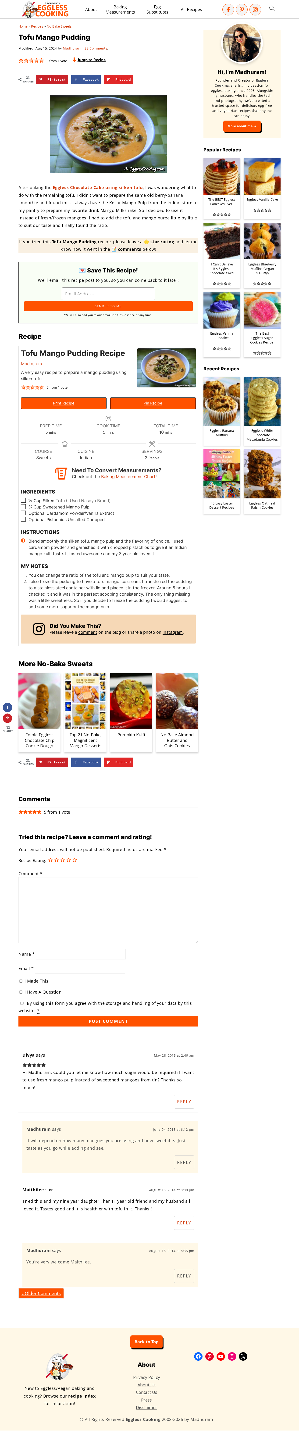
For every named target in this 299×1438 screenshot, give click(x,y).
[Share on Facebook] (7, 707)
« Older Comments (41, 1293)
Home (23, 26)
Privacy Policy (146, 1377)
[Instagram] (255, 9)
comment (87, 632)
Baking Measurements (120, 9)
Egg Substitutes (157, 9)
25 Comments (96, 48)
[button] (21, 60)
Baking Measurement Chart (128, 476)
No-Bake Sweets (59, 26)
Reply (184, 1101)
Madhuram (31, 363)
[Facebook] (228, 9)
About (91, 9)
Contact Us (146, 1392)
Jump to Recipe (91, 59)
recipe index (82, 1396)
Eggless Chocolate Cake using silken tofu (98, 187)
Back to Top (146, 1342)
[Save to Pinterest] (7, 718)
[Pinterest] (242, 9)
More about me (240, 126)
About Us (147, 1385)
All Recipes (191, 9)
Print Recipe (63, 403)
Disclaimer (146, 1407)
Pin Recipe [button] (153, 403)
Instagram (173, 632)
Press (146, 1400)
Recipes (37, 26)
